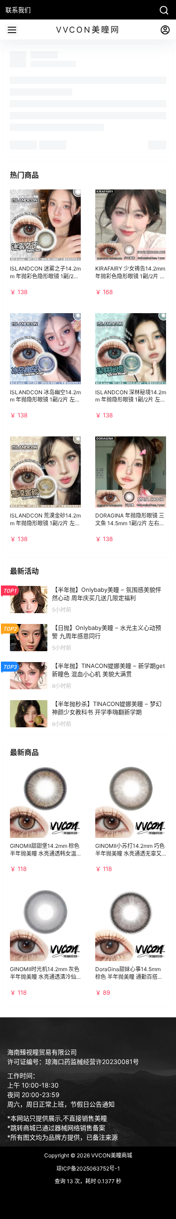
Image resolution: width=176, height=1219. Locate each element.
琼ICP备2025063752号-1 (88, 1168)
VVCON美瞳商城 (111, 1155)
